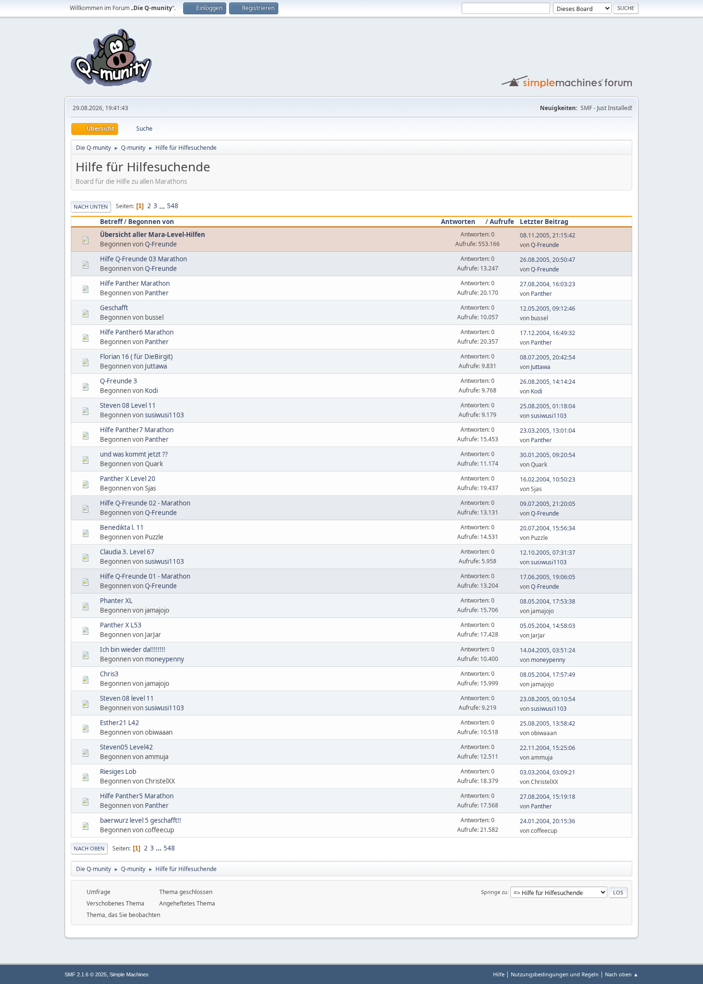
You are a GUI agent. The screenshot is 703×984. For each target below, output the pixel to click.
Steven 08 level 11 (127, 698)
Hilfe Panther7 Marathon (137, 429)
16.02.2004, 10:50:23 (547, 479)
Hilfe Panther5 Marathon (137, 796)
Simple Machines (129, 974)
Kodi (151, 390)
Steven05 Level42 (126, 747)
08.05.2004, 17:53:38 (547, 601)
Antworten (458, 221)
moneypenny (164, 659)
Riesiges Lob (118, 771)
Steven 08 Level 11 (128, 405)
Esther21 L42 (119, 722)
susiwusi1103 (164, 415)
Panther (157, 293)
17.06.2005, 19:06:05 (547, 577)
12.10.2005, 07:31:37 (547, 552)
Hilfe (499, 974)
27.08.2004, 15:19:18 (547, 797)
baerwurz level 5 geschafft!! (140, 820)
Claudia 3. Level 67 (127, 552)
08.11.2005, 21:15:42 (547, 235)
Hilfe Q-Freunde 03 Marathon (143, 259)
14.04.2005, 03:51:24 (547, 650)
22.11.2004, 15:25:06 (547, 748)
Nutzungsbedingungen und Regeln (555, 974)
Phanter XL (116, 600)
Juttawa (156, 366)
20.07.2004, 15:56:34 (547, 528)
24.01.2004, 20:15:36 (547, 821)
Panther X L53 (121, 625)
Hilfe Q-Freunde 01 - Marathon (145, 576)
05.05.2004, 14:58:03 (547, 626)
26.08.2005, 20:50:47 (547, 260)
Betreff (111, 221)
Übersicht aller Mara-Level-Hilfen (152, 234)
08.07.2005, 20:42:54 (547, 357)
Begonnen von (151, 221)
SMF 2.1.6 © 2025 (86, 974)
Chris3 (109, 674)
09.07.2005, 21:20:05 (547, 504)
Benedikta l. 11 (122, 527)
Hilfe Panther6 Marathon (137, 332)
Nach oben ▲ (621, 974)
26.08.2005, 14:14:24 (547, 382)
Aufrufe (502, 221)
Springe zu (494, 891)
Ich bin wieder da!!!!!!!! (132, 649)
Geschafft (114, 307)
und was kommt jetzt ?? (134, 454)
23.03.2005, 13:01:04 (547, 430)
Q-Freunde (161, 244)
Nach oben (89, 848)
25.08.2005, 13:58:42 (547, 723)
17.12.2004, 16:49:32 (547, 333)
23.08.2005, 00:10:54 (547, 699)
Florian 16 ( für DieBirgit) (136, 356)
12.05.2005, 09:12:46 (547, 308)
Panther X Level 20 (127, 478)
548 (172, 205)
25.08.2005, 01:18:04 (547, 406)
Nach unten (91, 206)
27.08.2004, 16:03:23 (547, 284)
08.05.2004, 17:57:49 (547, 675)
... (162, 205)
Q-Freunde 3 (118, 381)
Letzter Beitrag (544, 221)
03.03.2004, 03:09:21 (547, 772)
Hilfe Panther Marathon (135, 283)
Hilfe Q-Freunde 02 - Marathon (145, 503)
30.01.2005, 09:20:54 (547, 455)
